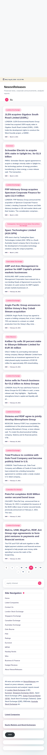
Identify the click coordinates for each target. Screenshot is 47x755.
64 (40, 567)
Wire (6, 656)
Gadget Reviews (11, 665)
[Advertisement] (15, 15)
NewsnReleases (15, 87)
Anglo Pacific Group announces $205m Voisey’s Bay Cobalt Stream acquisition (22, 308)
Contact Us (9, 607)
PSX (6, 634)
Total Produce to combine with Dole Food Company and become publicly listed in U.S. (23, 458)
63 (36, 567)
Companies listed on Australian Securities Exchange (23, 225)
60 (21, 567)
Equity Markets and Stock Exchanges (20, 725)
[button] (6, 568)
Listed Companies (12, 603)
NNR (10, 735)
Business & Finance (12, 660)
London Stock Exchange (14, 611)
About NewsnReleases (13, 669)
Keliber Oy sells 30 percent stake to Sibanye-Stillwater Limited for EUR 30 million (23, 344)
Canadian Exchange (14, 489)
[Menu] (11, 99)
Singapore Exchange (13, 616)
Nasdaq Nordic (10, 652)
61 (26, 567)
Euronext (9, 146)
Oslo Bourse (11, 337)
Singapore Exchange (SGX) (23, 693)
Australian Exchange (14, 261)
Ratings (8, 638)
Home (7, 598)
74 (23, 571)
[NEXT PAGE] (29, 572)
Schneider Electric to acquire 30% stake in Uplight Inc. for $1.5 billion (23, 153)
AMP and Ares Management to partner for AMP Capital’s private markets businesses (22, 269)
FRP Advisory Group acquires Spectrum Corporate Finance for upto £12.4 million (22, 192)
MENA (7, 647)
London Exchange (13, 110)
